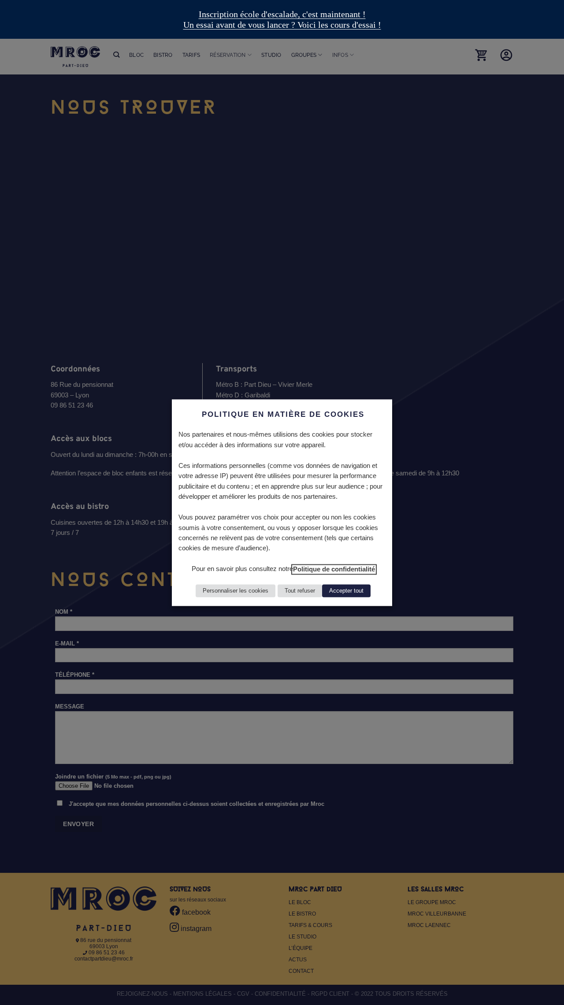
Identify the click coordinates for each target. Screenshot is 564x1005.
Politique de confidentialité (334, 569)
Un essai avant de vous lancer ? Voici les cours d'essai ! (282, 25)
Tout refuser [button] (300, 590)
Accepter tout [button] (346, 590)
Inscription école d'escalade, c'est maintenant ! (282, 14)
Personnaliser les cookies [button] (235, 590)
